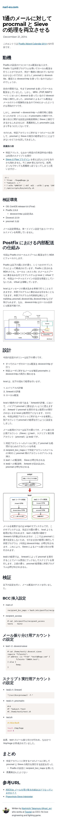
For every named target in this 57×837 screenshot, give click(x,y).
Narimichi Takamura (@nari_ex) (37, 808)
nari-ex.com (10, 7)
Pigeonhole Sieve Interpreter (19, 796)
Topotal (28, 811)
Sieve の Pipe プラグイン (18, 159)
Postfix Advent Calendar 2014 (33, 43)
